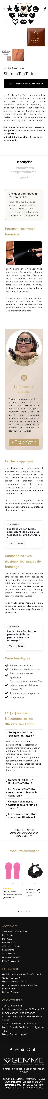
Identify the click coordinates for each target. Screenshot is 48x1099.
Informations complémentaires (23, 170)
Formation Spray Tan (14, 1084)
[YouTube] (22, 1049)
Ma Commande (8, 942)
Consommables (18, 68)
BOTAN (28, 835)
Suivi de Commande (10, 946)
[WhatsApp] (28, 1049)
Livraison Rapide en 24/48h (14, 981)
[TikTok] (34, 1049)
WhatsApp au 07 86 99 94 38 (23, 215)
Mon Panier (7, 939)
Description (24, 162)
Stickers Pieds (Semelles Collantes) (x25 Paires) (12, 894)
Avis (24, 177)
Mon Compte (8, 935)
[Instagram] (17, 1049)
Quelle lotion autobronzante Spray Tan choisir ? (22, 974)
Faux (20, 543)
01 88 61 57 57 (23, 208)
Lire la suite (13, 883)
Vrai (11, 543)
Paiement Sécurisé (10, 992)
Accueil (6, 68)
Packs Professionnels (11, 961)
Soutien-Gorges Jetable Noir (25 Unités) (33, 892)
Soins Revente (8, 953)
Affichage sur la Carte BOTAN (14, 931)
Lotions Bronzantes (10, 957)
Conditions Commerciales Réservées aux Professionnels (20, 987)
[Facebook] (11, 1049)
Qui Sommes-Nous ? (11, 978)
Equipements (8, 950)
